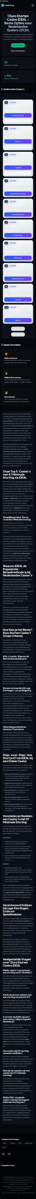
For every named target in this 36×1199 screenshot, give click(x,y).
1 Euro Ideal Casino (18, 214)
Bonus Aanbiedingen (18, 51)
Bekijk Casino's (18, 45)
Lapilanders (17, 508)
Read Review (18, 120)
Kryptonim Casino (11, 106)
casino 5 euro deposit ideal (21, 553)
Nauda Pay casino (18, 278)
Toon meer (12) (18, 329)
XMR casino (18, 258)
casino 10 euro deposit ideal (15, 892)
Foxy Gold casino (11, 132)
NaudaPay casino (11, 269)
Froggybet (18, 167)
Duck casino (9, 310)
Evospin (5, 498)
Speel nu (18, 141)
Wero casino (9, 290)
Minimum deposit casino (18, 193)
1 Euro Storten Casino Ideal (15, 205)
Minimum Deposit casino (14, 184)
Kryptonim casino (18, 115)
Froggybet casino (11, 158)
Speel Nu (18, 299)
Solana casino (10, 225)
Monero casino (10, 246)
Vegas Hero (14, 498)
